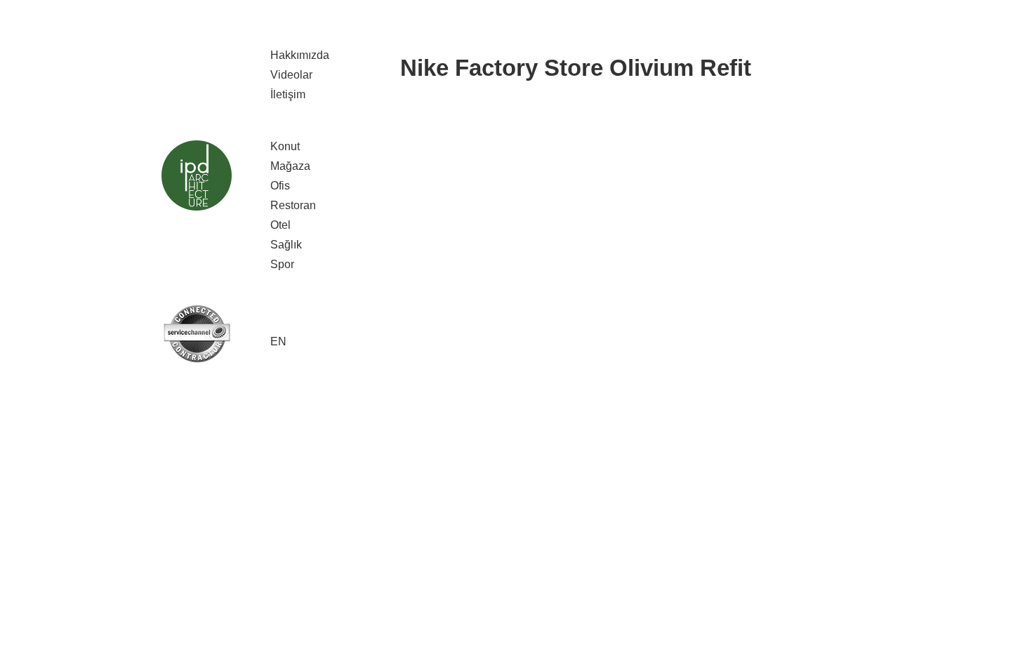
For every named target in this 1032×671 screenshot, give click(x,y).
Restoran (293, 205)
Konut (285, 146)
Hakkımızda (299, 55)
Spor (282, 264)
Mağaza (290, 166)
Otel (280, 225)
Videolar (291, 75)
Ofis (280, 186)
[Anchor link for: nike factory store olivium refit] (390, 67)
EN (278, 341)
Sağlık (286, 245)
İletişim (287, 94)
